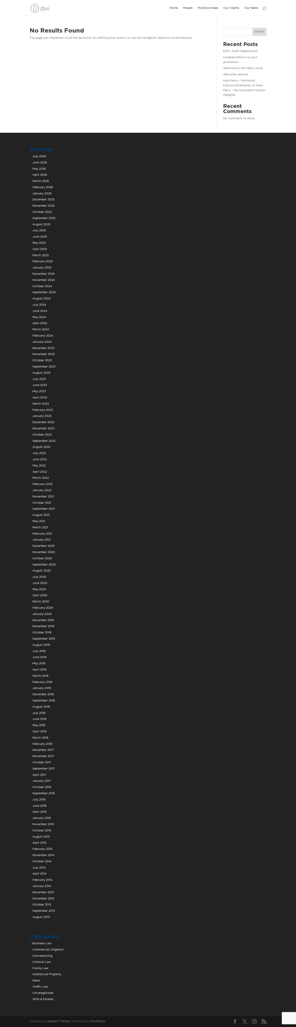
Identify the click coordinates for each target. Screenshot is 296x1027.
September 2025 (44, 218)
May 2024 (39, 317)
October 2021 (41, 502)
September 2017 (43, 768)
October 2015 (41, 830)
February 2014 (42, 880)
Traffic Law (40, 986)
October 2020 (42, 558)
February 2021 (42, 533)
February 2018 (42, 744)
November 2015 (43, 824)
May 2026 (39, 168)
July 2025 (39, 230)
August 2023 (41, 373)
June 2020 (39, 583)
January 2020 (42, 614)
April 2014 (39, 873)
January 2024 (42, 342)
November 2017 (43, 756)
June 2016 (39, 805)
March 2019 (40, 676)
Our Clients (231, 8)
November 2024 (43, 280)
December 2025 (43, 199)
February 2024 (42, 335)
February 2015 (42, 849)
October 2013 (41, 904)
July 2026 (39, 156)
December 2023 (43, 348)
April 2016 (39, 812)
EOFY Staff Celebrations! (240, 51)
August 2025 (41, 224)
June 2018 (39, 719)
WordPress (97, 1021)
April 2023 (39, 397)
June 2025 (39, 236)
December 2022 (43, 422)
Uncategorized (42, 993)
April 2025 (39, 249)
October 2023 (42, 360)
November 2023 (43, 354)
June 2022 (39, 459)
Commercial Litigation (48, 949)
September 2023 (44, 366)
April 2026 (39, 175)
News (36, 980)
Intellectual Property (46, 974)
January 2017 (41, 781)
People (188, 8)
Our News (251, 8)
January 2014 (41, 886)
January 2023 (42, 416)
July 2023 (39, 379)
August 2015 (41, 836)
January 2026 (42, 193)
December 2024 (43, 274)
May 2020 (39, 589)
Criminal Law (41, 962)
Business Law (41, 943)
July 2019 (39, 651)
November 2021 (43, 496)
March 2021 (40, 527)
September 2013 (43, 911)
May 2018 (38, 725)
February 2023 (42, 410)
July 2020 (39, 577)
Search (259, 31)
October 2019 (41, 632)
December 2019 (43, 620)
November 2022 (43, 428)
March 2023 (40, 403)
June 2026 (39, 162)
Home (174, 8)
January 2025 (42, 267)
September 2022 (43, 441)
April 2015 (39, 842)
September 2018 (43, 700)
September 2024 (44, 292)
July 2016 (39, 799)
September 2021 (43, 508)
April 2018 (39, 731)
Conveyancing (42, 956)
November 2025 (43, 205)
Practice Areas (208, 8)
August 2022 (41, 447)
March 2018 (40, 737)
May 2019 (38, 663)
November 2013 (43, 898)
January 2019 (41, 688)
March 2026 (40, 181)
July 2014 (39, 867)
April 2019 (39, 669)
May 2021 (38, 521)
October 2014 (41, 861)
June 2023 (39, 385)
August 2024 (41, 298)
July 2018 (39, 713)
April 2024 (39, 323)
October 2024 (42, 286)
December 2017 (43, 750)
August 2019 (41, 645)
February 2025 (42, 261)
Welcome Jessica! (235, 74)
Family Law (40, 968)
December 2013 (43, 892)
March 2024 (40, 329)
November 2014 (43, 855)
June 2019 (39, 657)
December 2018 (43, 694)
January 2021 (41, 539)
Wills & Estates (42, 999)
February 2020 (42, 607)
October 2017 (41, 762)
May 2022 (39, 465)
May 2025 (39, 243)
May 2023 (39, 391)
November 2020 (43, 552)
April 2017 (39, 775)
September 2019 (43, 638)
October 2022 (42, 434)
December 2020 (43, 546)
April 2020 (39, 595)
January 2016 (41, 818)
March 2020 (40, 601)
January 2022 (41, 490)
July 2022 (39, 453)
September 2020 (44, 564)
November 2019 (43, 626)
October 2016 (41, 787)
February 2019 (42, 682)
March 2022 (40, 478)
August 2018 (41, 706)
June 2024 (39, 311)
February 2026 (42, 187)
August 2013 (41, 917)
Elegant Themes (59, 1021)
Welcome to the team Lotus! (243, 68)
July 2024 (39, 304)
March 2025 (40, 255)
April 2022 (39, 472)
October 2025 (42, 212)
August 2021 (41, 515)
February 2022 (42, 484)
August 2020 (41, 570)
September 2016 (43, 793)
